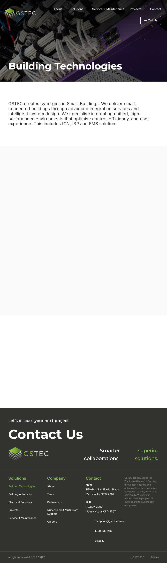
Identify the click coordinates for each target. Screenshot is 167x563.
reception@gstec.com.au (110, 521)
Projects (135, 9)
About (57, 9)
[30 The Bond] (137, 361)
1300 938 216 (103, 530)
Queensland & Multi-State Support (62, 511)
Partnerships (54, 502)
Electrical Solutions (20, 502)
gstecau (99, 540)
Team (50, 494)
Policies (155, 557)
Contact (155, 9)
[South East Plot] (76, 361)
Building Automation (20, 494)
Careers (52, 521)
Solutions (77, 9)
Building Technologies (21, 486)
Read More (95, 387)
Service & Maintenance (108, 9)
